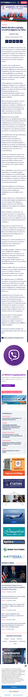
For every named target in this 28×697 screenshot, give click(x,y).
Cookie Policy (7, 694)
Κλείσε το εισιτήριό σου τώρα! (11, 392)
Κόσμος (3, 591)
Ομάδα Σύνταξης (14, 34)
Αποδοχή (14, 687)
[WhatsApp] (10, 41)
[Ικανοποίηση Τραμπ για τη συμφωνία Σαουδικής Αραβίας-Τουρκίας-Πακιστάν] (14, 574)
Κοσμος (4, 24)
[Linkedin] (14, 41)
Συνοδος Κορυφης (18, 337)
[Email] (17, 41)
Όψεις (4, 448)
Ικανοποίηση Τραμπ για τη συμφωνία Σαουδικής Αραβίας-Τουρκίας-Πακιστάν (14, 587)
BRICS (5, 337)
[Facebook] (6, 41)
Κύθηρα (4, 422)
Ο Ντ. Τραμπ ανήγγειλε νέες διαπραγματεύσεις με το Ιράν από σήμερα (12, 615)
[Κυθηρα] (8, 2)
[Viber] (21, 41)
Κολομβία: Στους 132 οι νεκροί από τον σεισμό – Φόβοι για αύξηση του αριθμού (13, 606)
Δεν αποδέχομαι (14, 691)
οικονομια (10, 337)
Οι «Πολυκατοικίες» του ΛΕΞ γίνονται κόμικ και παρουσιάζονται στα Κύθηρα (12, 436)
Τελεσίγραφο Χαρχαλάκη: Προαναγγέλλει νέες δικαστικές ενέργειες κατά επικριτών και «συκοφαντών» (11, 427)
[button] (25, 666)
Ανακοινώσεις (6, 416)
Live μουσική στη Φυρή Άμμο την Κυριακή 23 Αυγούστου (12, 419)
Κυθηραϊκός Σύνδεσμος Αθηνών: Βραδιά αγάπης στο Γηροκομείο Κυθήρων (11, 444)
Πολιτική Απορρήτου (18, 694)
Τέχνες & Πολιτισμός (8, 432)
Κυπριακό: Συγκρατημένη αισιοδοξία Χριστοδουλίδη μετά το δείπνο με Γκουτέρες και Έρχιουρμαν (13, 625)
